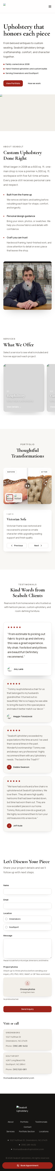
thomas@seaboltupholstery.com (18, 1078)
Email (5, 899)
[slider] (27, 486)
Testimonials (41, 1121)
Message (7, 935)
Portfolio (24, 1121)
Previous (18, 545)
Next (36, 545)
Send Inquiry (27, 1009)
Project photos (10, 967)
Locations (44, 1131)
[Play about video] (27, 285)
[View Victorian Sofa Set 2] (17, 497)
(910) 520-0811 (20, 1069)
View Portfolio (13, 83)
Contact (27, 1127)
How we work (34, 83)
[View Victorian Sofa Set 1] (9, 497)
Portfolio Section (27, 1131)
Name (6, 885)
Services (10, 1131)
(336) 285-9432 (20, 1046)
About (11, 1121)
